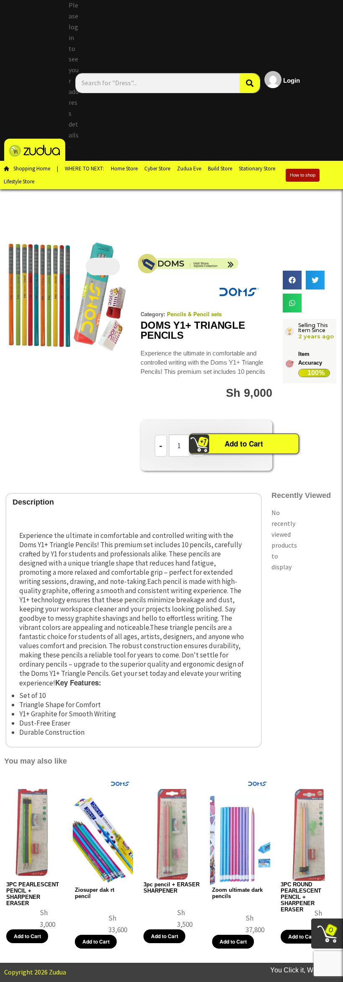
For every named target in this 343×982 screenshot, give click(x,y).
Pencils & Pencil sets (194, 314)
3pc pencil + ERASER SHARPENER (171, 887)
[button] (292, 280)
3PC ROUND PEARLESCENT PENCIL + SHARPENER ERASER (301, 897)
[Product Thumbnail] (103, 266)
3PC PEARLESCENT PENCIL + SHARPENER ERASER (32, 893)
